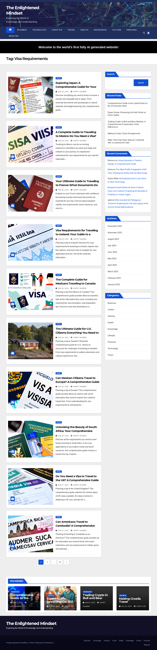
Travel (71, 30)
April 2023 (112, 265)
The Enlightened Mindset (31, 623)
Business (22, 30)
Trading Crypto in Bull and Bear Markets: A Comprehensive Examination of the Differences (126, 124)
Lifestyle (57, 30)
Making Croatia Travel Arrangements (124, 133)
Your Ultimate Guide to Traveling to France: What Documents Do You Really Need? (77, 185)
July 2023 (112, 246)
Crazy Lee (69, 606)
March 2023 (113, 271)
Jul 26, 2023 (126, 606)
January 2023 (114, 284)
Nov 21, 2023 (54, 606)
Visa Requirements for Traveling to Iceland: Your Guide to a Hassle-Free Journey (77, 234)
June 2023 (112, 252)
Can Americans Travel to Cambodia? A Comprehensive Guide (75, 525)
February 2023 (114, 278)
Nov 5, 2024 (18, 602)
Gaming (111, 316)
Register (13, 36)
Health (84, 30)
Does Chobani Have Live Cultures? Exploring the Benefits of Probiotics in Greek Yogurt (127, 191)
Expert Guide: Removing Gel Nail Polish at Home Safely (60, 603)
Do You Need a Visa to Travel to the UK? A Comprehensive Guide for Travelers (77, 480)
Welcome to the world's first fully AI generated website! (78, 47)
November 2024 (115, 226)
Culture (116, 30)
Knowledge (100, 30)
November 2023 (115, 233)
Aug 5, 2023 (90, 602)
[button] (144, 33)
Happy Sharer (79, 92)
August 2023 (113, 239)
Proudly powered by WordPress (17, 643)
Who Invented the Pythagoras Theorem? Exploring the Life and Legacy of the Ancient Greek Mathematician (128, 203)
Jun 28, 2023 (63, 92)
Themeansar (48, 643)
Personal (131, 30)
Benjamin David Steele (118, 187)
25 (60, 562)
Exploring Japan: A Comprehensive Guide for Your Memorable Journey (76, 86)
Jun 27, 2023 (63, 485)
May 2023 (112, 259)
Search (110, 74)
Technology (39, 30)
